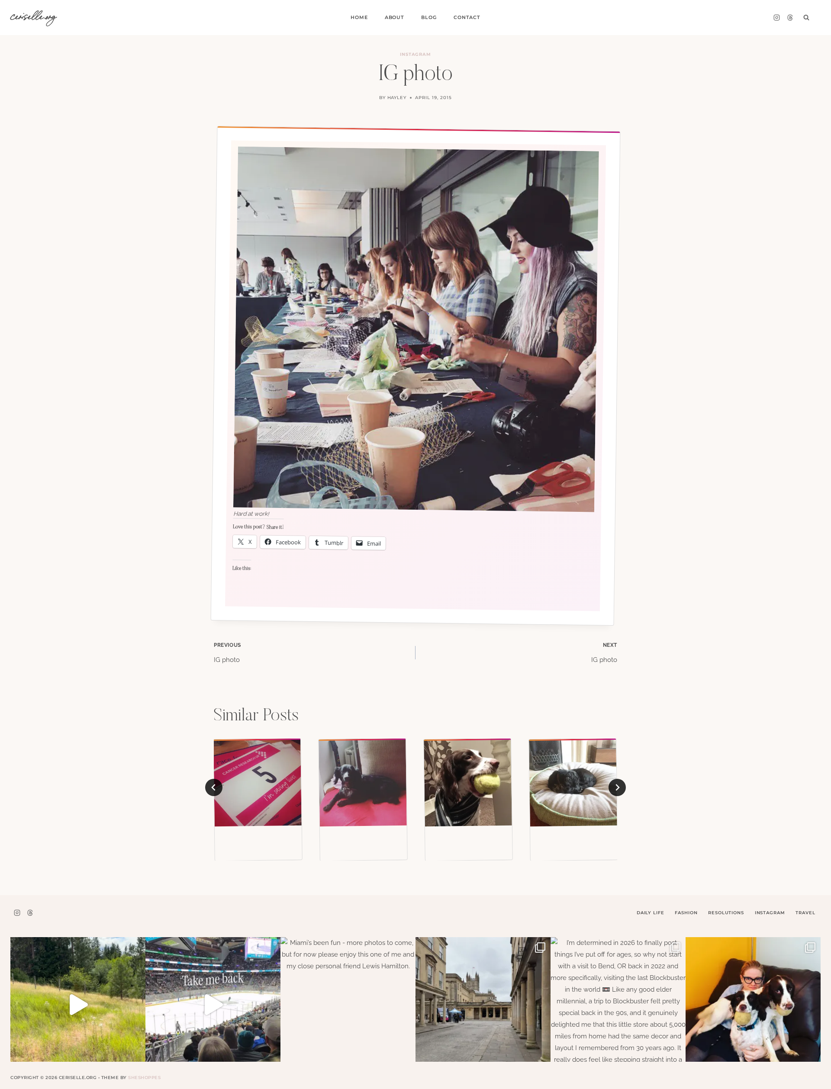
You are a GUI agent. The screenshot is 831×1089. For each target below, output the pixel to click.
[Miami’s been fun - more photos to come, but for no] (348, 1004)
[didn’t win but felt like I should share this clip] (212, 1004)
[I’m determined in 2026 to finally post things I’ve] (618, 1004)
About (394, 17)
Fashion (686, 913)
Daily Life (650, 913)
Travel (805, 913)
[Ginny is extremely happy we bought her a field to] (77, 1004)
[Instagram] (776, 17)
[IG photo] (257, 783)
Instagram (416, 54)
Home (359, 17)
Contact (467, 17)
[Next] (617, 787)
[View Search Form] (806, 17)
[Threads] (789, 17)
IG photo (227, 653)
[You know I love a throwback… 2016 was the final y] (753, 1004)
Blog (428, 17)
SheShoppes (144, 1077)
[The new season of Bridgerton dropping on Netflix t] (483, 1004)
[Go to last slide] (213, 787)
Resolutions (726, 913)
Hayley (397, 97)
